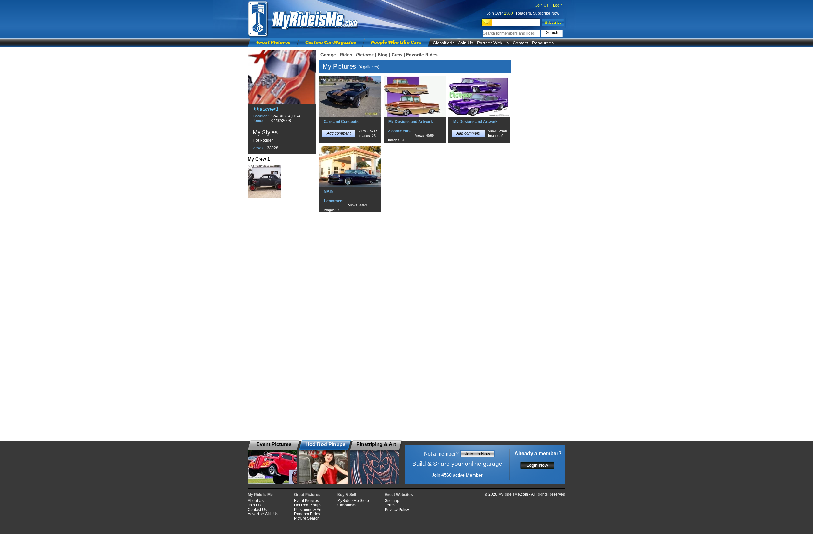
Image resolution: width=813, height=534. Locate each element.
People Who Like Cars (396, 42)
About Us (256, 500)
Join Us (465, 42)
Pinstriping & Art (307, 509)
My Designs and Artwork (410, 121)
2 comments (399, 131)
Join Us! (542, 5)
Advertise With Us (263, 514)
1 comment (333, 201)
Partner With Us (493, 42)
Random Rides (307, 514)
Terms (390, 505)
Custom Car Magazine (330, 42)
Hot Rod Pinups (307, 505)
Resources (543, 42)
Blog (383, 54)
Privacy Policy (397, 509)
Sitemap (392, 500)
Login (558, 5)
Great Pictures (273, 42)
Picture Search (306, 518)
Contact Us (257, 509)
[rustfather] (264, 181)
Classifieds (443, 42)
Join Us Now (477, 453)
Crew (397, 54)
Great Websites (399, 494)
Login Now (537, 465)
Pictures (365, 54)
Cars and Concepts (341, 121)
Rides (346, 54)
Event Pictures (306, 500)
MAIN (328, 191)
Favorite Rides (422, 54)
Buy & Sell (346, 494)
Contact (520, 42)
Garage (328, 54)
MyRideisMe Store (353, 500)
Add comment (339, 133)
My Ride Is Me (260, 494)
